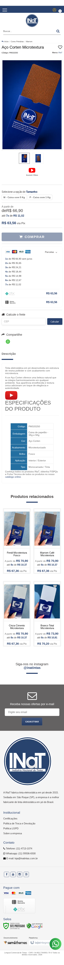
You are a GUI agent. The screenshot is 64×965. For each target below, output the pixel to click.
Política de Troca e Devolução (19, 823)
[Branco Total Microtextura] (47, 613)
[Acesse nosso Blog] (26, 874)
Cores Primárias (17, 41)
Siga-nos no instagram (32, 666)
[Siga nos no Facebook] (6, 874)
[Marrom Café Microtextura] (47, 541)
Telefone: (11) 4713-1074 (18, 848)
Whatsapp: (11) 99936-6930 (20, 853)
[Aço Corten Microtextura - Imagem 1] (24, 158)
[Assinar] (32, 722)
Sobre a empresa (12, 833)
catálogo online (13, 477)
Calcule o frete (15, 314)
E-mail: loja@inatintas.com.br (22, 858)
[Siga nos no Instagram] (19, 874)
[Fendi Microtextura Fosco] (17, 541)
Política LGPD (11, 828)
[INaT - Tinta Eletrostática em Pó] (32, 20)
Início (6, 41)
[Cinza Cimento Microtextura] (17, 613)
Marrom (29, 41)
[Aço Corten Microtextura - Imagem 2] (38, 158)
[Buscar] (58, 31)
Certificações (10, 818)
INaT (60, 53)
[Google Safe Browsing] (34, 925)
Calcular (55, 321)
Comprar (34, 237)
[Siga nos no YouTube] (13, 874)
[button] (32, 171)
